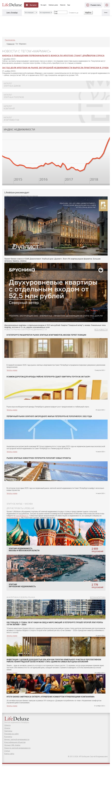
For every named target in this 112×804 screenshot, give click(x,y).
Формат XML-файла (12, 745)
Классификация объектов (14, 742)
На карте (43, 5)
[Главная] (5, 44)
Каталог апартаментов (11, 118)
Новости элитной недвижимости (17, 748)
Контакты (8, 737)
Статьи (7, 751)
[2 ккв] (60, 14)
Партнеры (8, 731)
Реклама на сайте (11, 734)
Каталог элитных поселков (14, 96)
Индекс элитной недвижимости (16, 739)
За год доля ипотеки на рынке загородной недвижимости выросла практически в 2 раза (55, 67)
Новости (62, 5)
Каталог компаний (9, 107)
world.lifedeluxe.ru (13, 518)
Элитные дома (53, 5)
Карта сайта (9, 754)
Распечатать (10, 40)
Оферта (7, 725)
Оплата (7, 728)
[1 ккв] (60, 12)
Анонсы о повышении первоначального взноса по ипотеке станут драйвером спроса (53, 55)
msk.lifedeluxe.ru (22, 516)
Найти (88, 12)
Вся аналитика (97, 597)
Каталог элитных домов (12, 84)
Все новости (101, 329)
